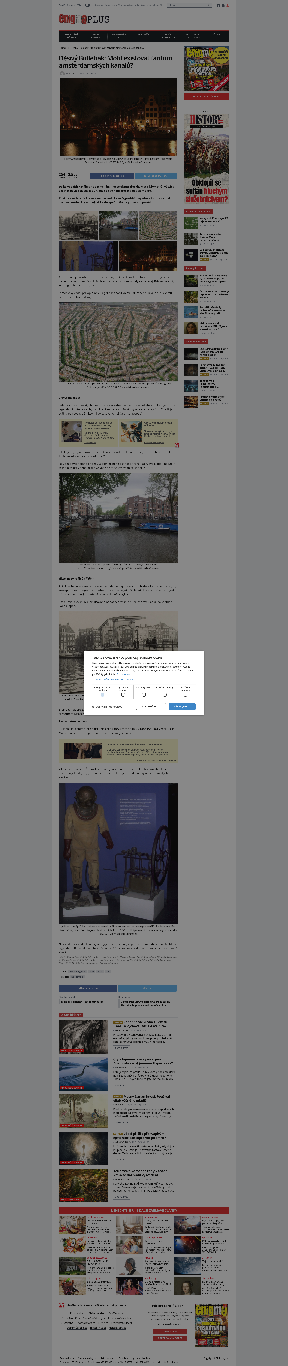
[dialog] (144, 683)
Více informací (123, 674)
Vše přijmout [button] (182, 706)
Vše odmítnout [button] (151, 706)
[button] (144, 679)
